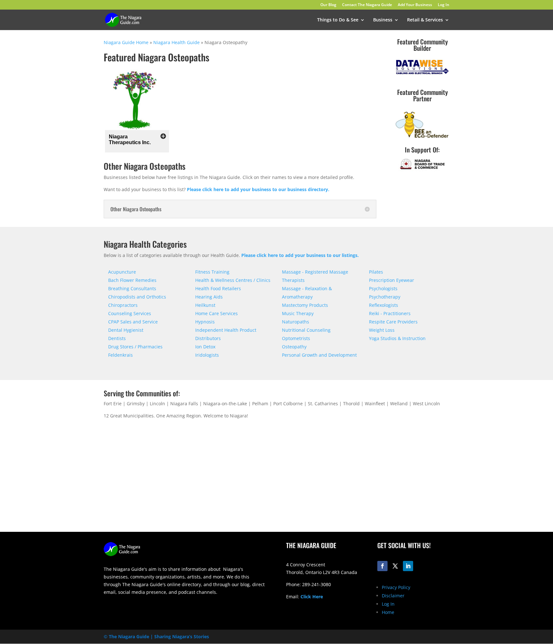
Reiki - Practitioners (390, 313)
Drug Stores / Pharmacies (135, 347)
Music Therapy (298, 313)
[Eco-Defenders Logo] (422, 138)
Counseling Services (129, 313)
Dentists (117, 338)
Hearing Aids (209, 297)
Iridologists (207, 355)
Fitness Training (212, 272)
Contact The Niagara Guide (367, 5)
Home (388, 612)
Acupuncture (122, 272)
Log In (443, 5)
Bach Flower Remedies (132, 280)
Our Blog (328, 5)
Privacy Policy (396, 587)
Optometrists (296, 338)
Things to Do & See (337, 20)
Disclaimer (393, 596)
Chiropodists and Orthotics (137, 297)
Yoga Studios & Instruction (397, 338)
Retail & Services (425, 20)
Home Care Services (216, 313)
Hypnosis (205, 322)
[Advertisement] (367, 481)
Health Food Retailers (218, 288)
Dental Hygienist (125, 330)
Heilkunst (205, 305)
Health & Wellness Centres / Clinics (232, 280)
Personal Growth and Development (319, 355)
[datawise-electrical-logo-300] (422, 74)
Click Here (312, 597)
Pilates (376, 272)
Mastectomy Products (305, 305)
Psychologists (383, 288)
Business (382, 20)
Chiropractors (123, 305)
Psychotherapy (384, 297)
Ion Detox (205, 347)
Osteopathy (294, 347)
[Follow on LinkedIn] (408, 566)
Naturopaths (295, 322)
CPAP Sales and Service (133, 322)
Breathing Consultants (132, 288)
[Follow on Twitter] (395, 566)
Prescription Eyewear (391, 280)
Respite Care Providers (393, 322)
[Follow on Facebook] (382, 566)
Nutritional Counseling (306, 330)
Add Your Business (415, 5)
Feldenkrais (120, 355)
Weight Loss (382, 330)
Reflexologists (383, 305)
